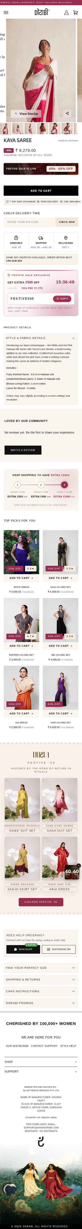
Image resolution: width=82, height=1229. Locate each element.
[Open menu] (8, 12)
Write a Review (23, 450)
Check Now (67, 222)
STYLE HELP (68, 1046)
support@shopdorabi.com (41, 1127)
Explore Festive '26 (41, 902)
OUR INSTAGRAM (17, 1046)
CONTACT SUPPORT (44, 1046)
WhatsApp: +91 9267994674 (41, 1131)
